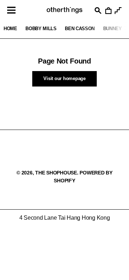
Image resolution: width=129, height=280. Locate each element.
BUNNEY (112, 28)
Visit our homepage (64, 78)
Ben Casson (80, 28)
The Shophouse (56, 173)
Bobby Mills (40, 28)
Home (10, 28)
